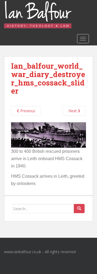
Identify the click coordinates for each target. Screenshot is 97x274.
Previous (27, 110)
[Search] (79, 208)
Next (73, 110)
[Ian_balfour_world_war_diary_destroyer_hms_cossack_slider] (48, 134)
